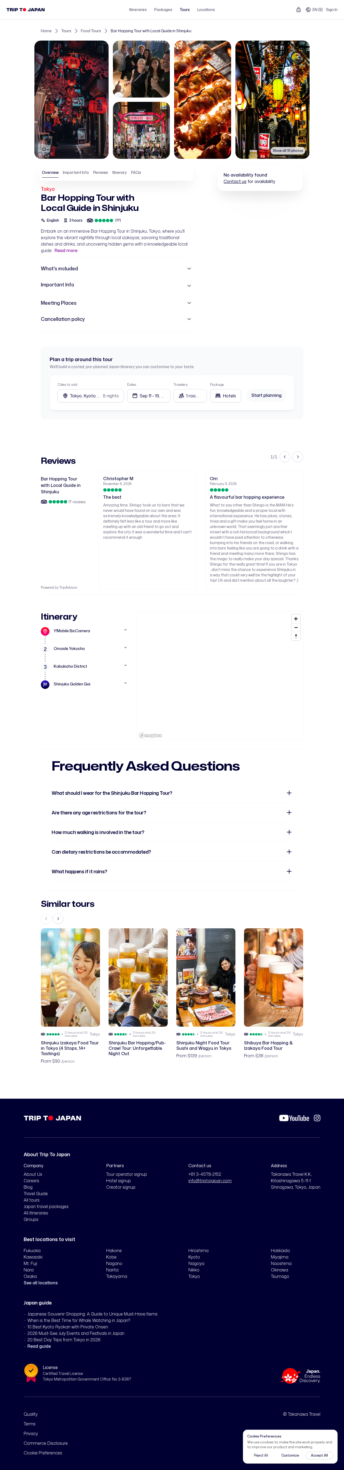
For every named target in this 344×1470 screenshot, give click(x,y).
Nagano (114, 1263)
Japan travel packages (46, 1206)
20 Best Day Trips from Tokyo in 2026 (64, 1340)
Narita (112, 1270)
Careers (31, 1181)
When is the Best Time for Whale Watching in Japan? (78, 1320)
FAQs (136, 172)
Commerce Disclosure (46, 1443)
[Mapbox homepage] (150, 735)
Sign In (332, 9)
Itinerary (119, 172)
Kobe (111, 1257)
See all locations (41, 1283)
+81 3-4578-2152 (204, 1174)
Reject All (261, 1455)
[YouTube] (294, 1118)
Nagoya (196, 1263)
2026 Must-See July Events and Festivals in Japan (75, 1333)
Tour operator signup (126, 1174)
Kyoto (194, 1257)
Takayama (116, 1276)
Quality (31, 1414)
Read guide (39, 1346)
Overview (50, 172)
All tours (32, 1200)
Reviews (100, 172)
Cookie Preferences (43, 1453)
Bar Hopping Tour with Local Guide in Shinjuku (151, 30)
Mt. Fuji (30, 1263)
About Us (33, 1174)
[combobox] (225, 395)
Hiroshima (198, 1250)
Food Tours (91, 30)
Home (46, 30)
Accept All (319, 1455)
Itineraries (138, 9)
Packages (163, 9)
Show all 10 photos (288, 150)
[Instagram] (317, 1118)
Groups (31, 1219)
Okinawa (279, 1270)
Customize (290, 1455)
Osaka (30, 1276)
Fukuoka (32, 1250)
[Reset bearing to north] (296, 636)
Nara (29, 1270)
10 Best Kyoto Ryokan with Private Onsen (67, 1327)
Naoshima (281, 1263)
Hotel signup (118, 1181)
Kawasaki (33, 1257)
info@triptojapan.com (210, 1181)
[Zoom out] (296, 627)
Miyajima (279, 1257)
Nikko (193, 1270)
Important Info (76, 172)
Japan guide (38, 1302)
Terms (29, 1424)
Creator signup (120, 1187)
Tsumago (280, 1276)
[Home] (25, 9)
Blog (28, 1187)
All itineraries (36, 1213)
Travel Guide (36, 1193)
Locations (206, 9)
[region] (220, 676)
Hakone (114, 1250)
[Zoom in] (296, 618)
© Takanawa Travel (301, 1414)
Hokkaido (280, 1250)
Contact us (235, 181)
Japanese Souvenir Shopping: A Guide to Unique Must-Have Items (92, 1314)
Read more (66, 250)
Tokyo (48, 188)
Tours (185, 9)
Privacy (31, 1433)
